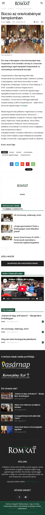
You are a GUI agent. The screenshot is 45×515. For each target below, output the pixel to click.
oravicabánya (28, 152)
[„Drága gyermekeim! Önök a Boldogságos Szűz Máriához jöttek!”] (7, 229)
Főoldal (3, 9)
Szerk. (8, 22)
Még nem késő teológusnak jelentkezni (18, 339)
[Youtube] (25, 497)
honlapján (23, 106)
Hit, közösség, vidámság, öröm (27, 215)
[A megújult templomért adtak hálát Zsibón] (7, 418)
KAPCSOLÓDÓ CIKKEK (11, 206)
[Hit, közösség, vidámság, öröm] (7, 218)
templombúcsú (25, 155)
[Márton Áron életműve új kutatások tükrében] (7, 407)
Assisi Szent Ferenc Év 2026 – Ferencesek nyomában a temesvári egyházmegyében (27, 240)
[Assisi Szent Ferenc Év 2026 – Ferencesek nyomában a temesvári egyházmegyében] (7, 238)
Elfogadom (22, 511)
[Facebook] (19, 497)
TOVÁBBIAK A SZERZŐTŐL (13, 209)
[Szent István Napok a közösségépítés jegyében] (7, 429)
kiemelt (18, 152)
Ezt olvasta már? (9, 388)
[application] (22, 289)
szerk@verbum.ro (31, 481)
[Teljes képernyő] (41, 298)
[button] (42, 3)
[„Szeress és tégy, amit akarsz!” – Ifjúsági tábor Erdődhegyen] (7, 396)
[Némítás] (37, 298)
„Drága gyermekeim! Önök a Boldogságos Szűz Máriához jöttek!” (26, 229)
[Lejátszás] (4, 298)
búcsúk (11, 152)
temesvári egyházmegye (10, 155)
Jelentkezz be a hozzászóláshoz (22, 263)
